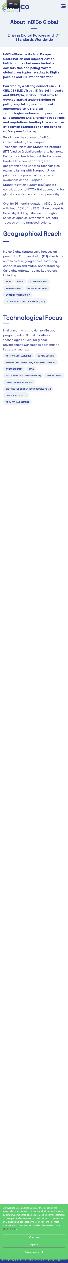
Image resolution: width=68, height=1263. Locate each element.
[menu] (13, 4)
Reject (33, 1244)
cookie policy (9, 1229)
